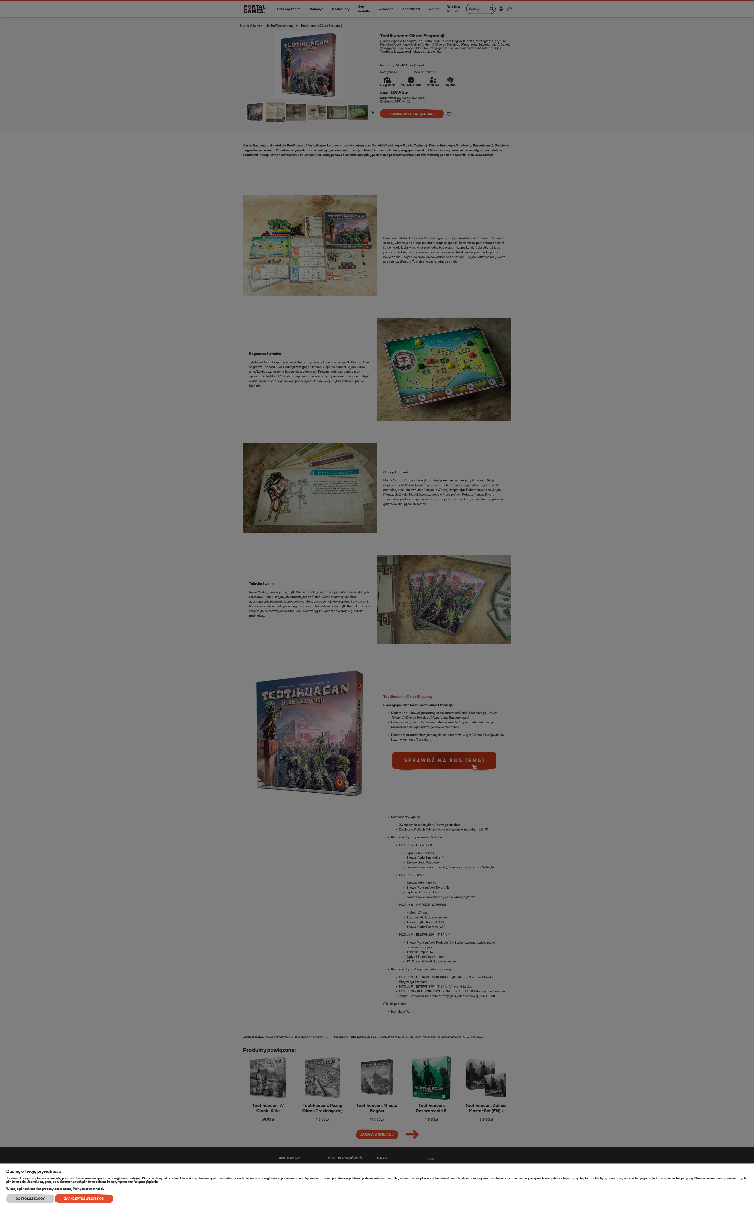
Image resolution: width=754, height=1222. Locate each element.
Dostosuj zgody (30, 1199)
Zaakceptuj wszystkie (83, 1199)
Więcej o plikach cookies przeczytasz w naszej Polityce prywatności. (55, 1189)
